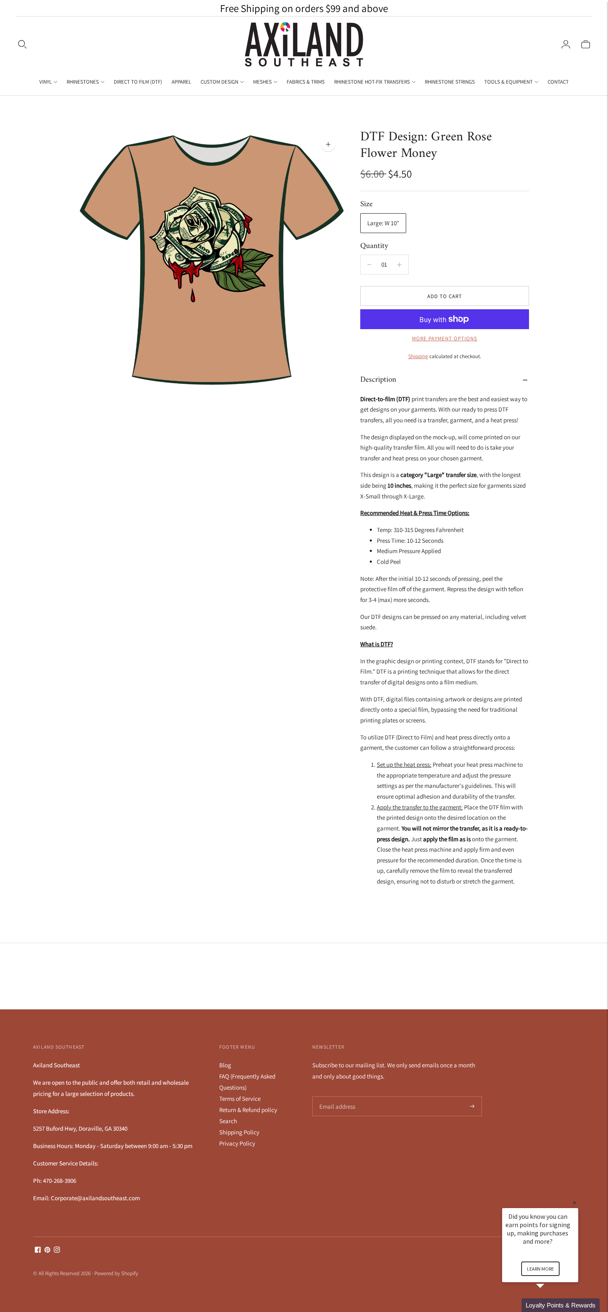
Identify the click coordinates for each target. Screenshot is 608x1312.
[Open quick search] (22, 44)
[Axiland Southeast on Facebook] (38, 1250)
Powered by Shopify (116, 1273)
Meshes (262, 81)
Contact (558, 81)
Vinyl (45, 81)
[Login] (566, 44)
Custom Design (219, 81)
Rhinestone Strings (450, 81)
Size (366, 205)
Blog (225, 1065)
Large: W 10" (383, 223)
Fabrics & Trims (306, 81)
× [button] (574, 1202)
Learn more (540, 1269)
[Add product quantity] (369, 264)
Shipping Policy (239, 1132)
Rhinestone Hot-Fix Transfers (372, 81)
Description (378, 380)
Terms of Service (240, 1099)
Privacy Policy (237, 1143)
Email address (336, 1096)
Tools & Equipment (508, 81)
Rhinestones (83, 81)
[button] (550, 1305)
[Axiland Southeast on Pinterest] (47, 1250)
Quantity (374, 246)
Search (228, 1121)
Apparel (181, 81)
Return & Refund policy (248, 1110)
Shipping (418, 356)
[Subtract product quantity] (399, 264)
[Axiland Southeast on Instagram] (57, 1250)
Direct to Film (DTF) (138, 81)
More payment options (444, 338)
